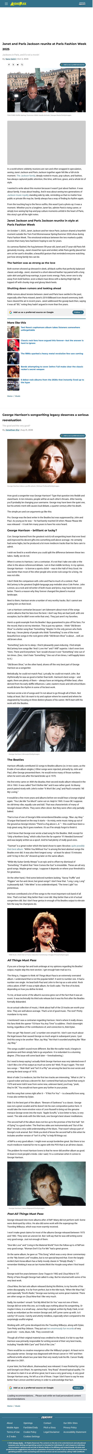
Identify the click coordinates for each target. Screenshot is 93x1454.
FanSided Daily (30, 1427)
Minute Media (18, 1443)
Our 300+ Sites (70, 1423)
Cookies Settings (31, 1436)
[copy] (22, 64)
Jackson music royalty (18, 195)
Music (17, 396)
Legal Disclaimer (52, 1432)
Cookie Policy (29, 1432)
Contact (47, 1423)
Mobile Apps (13, 1427)
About (10, 1423)
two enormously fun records (60, 1328)
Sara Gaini (11, 59)
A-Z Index (11, 1436)
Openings (28, 1423)
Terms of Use (13, 1432)
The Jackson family (26, 175)
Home (10, 396)
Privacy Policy (70, 1427)
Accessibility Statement (74, 1432)
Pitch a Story (50, 1427)
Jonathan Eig (12, 430)
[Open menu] (6, 3)
